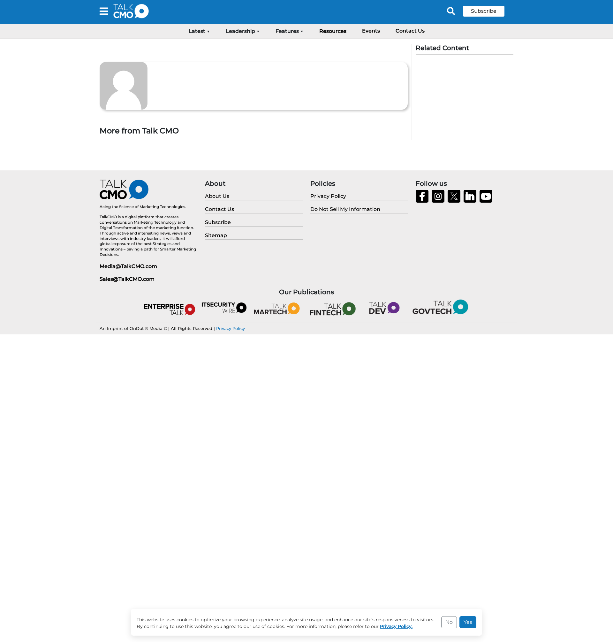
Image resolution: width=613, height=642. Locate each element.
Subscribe (483, 11)
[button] (488, 11)
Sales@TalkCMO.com (127, 279)
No (449, 622)
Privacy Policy (230, 328)
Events (371, 31)
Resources (332, 31)
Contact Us (410, 31)
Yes (468, 622)
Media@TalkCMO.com (128, 266)
